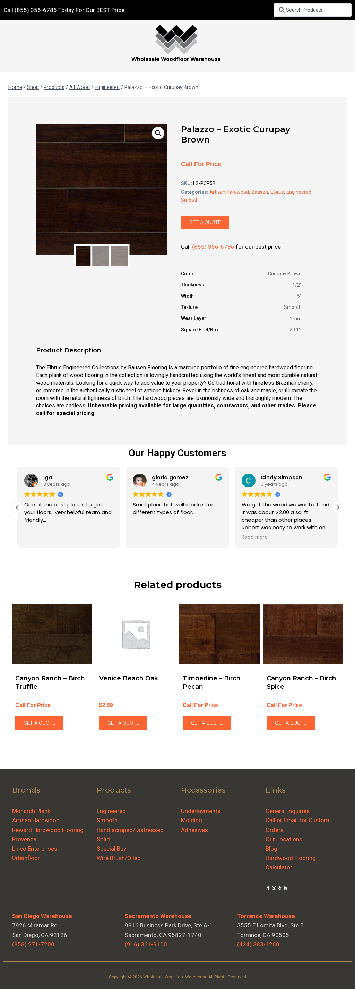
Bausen (259, 192)
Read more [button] (255, 537)
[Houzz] (286, 888)
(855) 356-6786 (213, 246)
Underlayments (200, 810)
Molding (191, 820)
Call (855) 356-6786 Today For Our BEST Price (63, 10)
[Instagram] (274, 888)
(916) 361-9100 (146, 944)
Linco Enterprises (34, 848)
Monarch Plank (31, 810)
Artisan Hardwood (229, 192)
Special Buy (111, 848)
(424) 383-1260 (258, 944)
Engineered (298, 192)
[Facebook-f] (268, 888)
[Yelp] (280, 888)
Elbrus (277, 192)
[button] (158, 133)
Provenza (24, 839)
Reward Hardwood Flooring (48, 829)
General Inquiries (288, 810)
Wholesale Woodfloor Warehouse (176, 59)
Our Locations (284, 839)
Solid (103, 839)
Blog (271, 848)
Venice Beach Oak (128, 678)
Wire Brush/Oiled (119, 857)
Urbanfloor (26, 857)
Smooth (190, 200)
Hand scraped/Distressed (130, 829)
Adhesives (194, 829)
